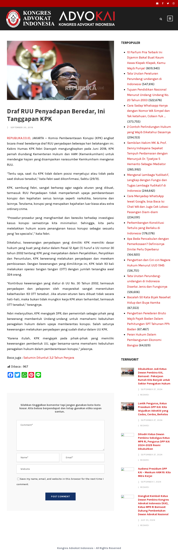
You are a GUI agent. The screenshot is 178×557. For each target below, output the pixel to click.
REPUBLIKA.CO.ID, (19, 138)
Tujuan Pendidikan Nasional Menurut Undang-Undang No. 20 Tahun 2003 (148, 95)
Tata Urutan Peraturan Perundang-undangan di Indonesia (144, 79)
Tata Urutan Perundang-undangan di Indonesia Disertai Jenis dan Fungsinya (147, 281)
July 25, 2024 (148, 520)
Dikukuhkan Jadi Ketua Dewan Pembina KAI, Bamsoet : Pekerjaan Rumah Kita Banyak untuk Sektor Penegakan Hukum (154, 376)
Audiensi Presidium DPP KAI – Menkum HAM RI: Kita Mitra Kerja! (154, 472)
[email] (157, 3)
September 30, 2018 (22, 127)
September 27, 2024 (152, 389)
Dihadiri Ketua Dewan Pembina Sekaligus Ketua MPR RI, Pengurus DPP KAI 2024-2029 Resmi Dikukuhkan (154, 441)
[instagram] (174, 3)
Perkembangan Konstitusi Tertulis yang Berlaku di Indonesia (145, 228)
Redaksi (144, 395)
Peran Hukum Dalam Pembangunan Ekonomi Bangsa (144, 340)
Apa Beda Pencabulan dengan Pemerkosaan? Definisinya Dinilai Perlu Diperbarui (148, 244)
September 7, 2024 (151, 482)
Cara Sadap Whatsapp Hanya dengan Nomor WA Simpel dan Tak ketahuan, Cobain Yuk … (148, 111)
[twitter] (168, 3)
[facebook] (162, 3)
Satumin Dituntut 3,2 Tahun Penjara (48, 358)
